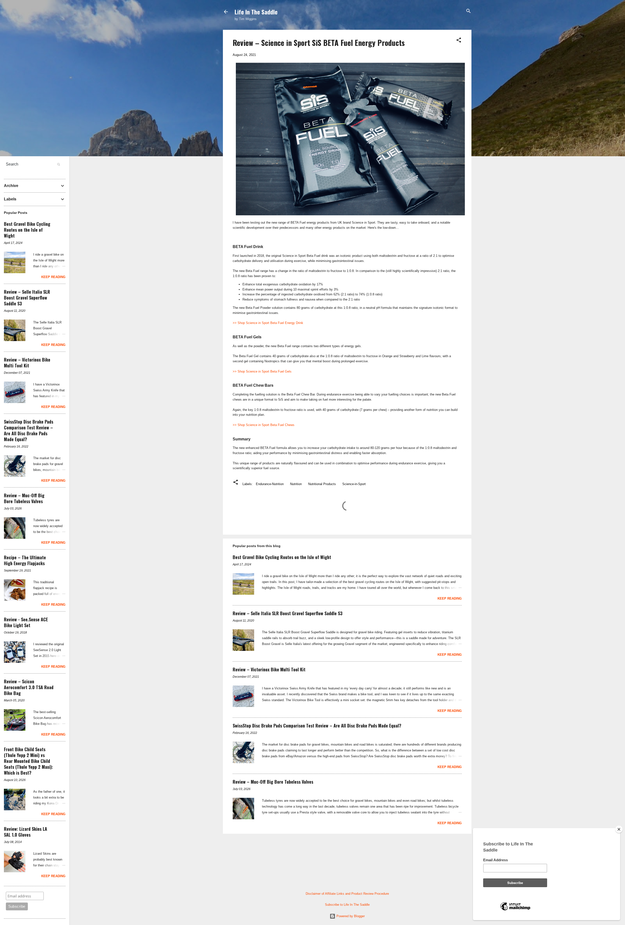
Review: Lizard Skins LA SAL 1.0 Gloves (25, 832)
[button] (459, 40)
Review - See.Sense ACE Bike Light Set (26, 622)
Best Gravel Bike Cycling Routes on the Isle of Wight (282, 557)
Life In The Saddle (256, 11)
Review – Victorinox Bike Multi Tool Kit (269, 669)
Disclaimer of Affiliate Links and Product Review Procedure (347, 893)
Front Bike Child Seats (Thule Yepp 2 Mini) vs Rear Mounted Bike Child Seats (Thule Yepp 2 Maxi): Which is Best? (28, 761)
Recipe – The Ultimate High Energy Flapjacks (25, 560)
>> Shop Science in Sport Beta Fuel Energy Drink (268, 323)
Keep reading (450, 598)
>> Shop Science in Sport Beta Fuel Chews (263, 425)
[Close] (619, 829)
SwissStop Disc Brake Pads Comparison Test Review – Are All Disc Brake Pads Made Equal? (317, 725)
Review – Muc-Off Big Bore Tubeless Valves (273, 782)
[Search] (468, 11)
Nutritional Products (322, 484)
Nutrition (296, 484)
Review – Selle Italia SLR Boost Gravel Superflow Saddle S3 (288, 613)
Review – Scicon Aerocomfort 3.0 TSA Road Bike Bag (28, 687)
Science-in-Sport (354, 484)
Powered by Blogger (350, 916)
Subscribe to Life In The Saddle (347, 904)
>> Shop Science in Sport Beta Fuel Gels (262, 371)
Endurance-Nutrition (270, 484)
